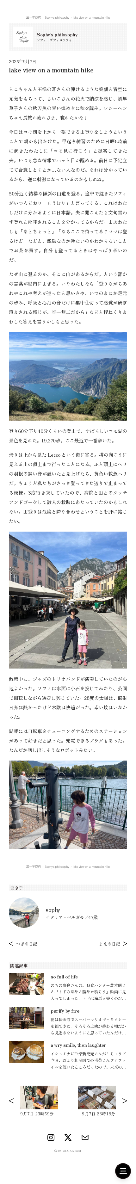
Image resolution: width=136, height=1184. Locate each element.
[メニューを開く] (123, 1171)
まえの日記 (109, 943)
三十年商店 (33, 17)
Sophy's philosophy (57, 17)
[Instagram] (50, 1137)
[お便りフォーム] (85, 1137)
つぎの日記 (26, 943)
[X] (68, 1137)
